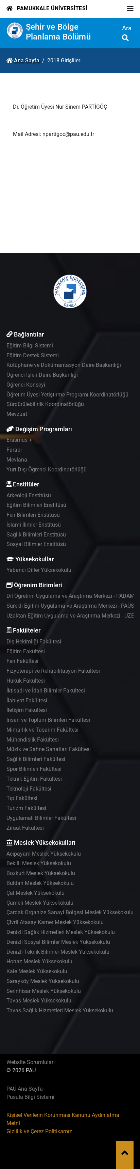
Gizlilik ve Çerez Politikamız (39, 1131)
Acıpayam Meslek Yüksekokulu (43, 854)
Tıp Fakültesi (21, 798)
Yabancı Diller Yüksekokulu (38, 570)
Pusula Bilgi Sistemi (30, 1097)
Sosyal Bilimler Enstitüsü (36, 544)
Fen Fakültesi (22, 661)
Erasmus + (19, 440)
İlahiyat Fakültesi (26, 700)
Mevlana (16, 459)
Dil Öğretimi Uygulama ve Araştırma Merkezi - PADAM (70, 596)
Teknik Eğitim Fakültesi (34, 779)
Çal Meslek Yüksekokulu (35, 893)
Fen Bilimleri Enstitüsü (33, 515)
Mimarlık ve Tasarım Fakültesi (42, 730)
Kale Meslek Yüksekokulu (36, 971)
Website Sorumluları (30, 1062)
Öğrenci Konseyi (25, 384)
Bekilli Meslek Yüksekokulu (38, 863)
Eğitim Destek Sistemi (32, 355)
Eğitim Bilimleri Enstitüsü (36, 505)
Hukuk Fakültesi (25, 680)
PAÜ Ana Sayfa (24, 1089)
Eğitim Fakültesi (25, 651)
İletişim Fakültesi (26, 710)
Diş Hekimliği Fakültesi (33, 641)
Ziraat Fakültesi (25, 828)
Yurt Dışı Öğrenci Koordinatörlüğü (46, 469)
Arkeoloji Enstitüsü (28, 495)
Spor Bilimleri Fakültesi (34, 769)
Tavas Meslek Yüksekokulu (38, 1000)
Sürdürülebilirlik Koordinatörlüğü (45, 404)
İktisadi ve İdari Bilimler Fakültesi (45, 690)
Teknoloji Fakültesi (28, 788)
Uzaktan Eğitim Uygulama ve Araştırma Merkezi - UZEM (72, 615)
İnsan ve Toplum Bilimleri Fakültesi (48, 720)
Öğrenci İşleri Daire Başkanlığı (42, 375)
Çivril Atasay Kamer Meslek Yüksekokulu (55, 922)
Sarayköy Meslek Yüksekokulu (42, 981)
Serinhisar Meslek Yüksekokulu (43, 991)
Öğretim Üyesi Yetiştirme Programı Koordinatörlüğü (67, 394)
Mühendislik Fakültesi (32, 739)
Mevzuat (16, 414)
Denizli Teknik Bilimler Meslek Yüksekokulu (57, 952)
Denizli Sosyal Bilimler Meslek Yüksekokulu (58, 942)
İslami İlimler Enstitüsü (33, 524)
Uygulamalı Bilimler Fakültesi (41, 818)
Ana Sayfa (26, 60)
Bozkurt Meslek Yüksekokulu (40, 873)
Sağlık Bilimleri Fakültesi (35, 759)
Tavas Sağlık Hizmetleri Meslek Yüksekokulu (59, 1010)
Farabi (14, 450)
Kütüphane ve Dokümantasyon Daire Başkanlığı (63, 365)
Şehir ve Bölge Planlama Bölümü (58, 32)
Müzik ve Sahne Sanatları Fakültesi (48, 749)
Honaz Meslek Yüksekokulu (39, 961)
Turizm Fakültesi (26, 808)
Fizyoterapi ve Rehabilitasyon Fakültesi (53, 671)
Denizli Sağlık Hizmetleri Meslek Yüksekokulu (60, 932)
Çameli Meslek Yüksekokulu (39, 903)
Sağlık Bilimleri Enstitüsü (36, 534)
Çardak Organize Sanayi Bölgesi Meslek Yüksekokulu (70, 912)
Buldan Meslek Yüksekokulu (40, 883)
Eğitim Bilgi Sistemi (29, 345)
